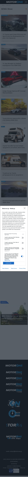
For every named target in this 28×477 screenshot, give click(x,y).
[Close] (25, 208)
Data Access (14, 268)
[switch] (22, 237)
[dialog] (14, 238)
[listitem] (14, 234)
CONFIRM (8, 263)
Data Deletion (5, 268)
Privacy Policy (22, 268)
